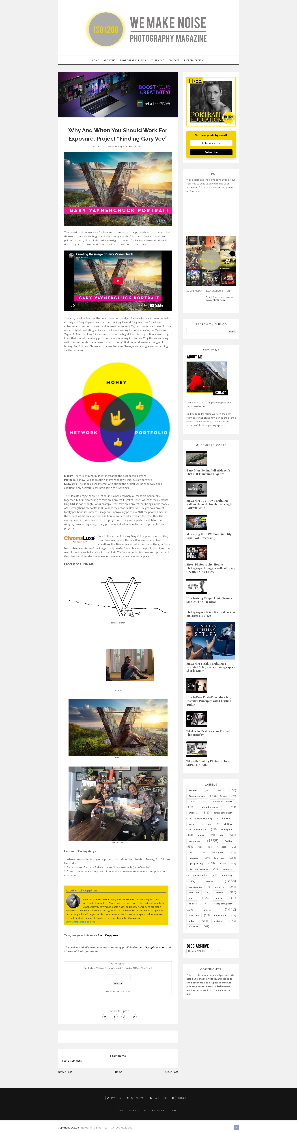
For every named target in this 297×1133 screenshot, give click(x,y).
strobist (208, 910)
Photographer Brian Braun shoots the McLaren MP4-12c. (211, 613)
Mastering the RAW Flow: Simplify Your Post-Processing (208, 536)
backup (226, 818)
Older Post (171, 1072)
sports (218, 898)
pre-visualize (195, 887)
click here (219, 300)
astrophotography (223, 813)
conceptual (226, 829)
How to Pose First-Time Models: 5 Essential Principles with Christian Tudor (208, 700)
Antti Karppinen (108, 935)
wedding (218, 921)
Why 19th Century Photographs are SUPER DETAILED (209, 763)
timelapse (194, 915)
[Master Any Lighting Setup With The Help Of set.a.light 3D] (118, 94)
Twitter (115, 1098)
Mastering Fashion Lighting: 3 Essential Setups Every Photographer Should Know (210, 667)
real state (194, 892)
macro (223, 863)
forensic (221, 847)
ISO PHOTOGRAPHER (222, 801)
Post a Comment (72, 1060)
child (209, 824)
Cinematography (197, 796)
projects (219, 887)
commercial (200, 829)
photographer (200, 875)
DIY (146, 1110)
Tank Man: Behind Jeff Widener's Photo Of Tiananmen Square (208, 472)
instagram (217, 852)
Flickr (192, 801)
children (228, 824)
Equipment (134, 1110)
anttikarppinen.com (152, 947)
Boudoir (193, 790)
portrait (209, 881)
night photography (198, 869)
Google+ (181, 1098)
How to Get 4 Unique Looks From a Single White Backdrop (209, 600)
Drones (223, 796)
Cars (219, 790)
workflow (193, 926)
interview (193, 858)
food (200, 847)
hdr (190, 852)
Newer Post (65, 1072)
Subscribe (211, 152)
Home (118, 1072)
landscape (219, 858)
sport (191, 898)
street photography (222, 903)
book (191, 824)
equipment (194, 841)
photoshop (227, 875)
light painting (196, 863)
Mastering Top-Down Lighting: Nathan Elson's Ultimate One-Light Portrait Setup (209, 504)
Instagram (137, 1098)
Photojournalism (210, 807)
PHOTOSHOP (158, 1110)
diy (221, 835)
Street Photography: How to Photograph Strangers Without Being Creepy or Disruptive (210, 568)
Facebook (160, 1098)
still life (193, 903)
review (219, 892)
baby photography (203, 818)
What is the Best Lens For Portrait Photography (208, 733)
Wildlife (193, 813)
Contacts (174, 1110)
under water (220, 915)
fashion (228, 841)
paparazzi (227, 869)
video (191, 921)
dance (201, 835)
